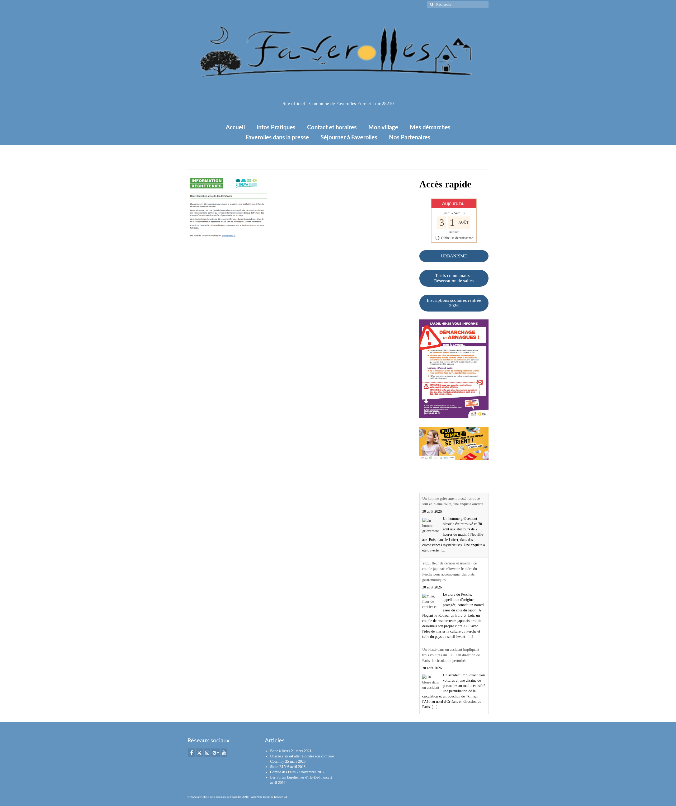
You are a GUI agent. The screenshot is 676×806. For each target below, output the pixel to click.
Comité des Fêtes (282, 772)
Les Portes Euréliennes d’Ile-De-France (299, 777)
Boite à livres (280, 751)
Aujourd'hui (454, 203)
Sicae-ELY (278, 767)
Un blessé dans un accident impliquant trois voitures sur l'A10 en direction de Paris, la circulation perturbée (451, 655)
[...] (444, 550)
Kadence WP (281, 796)
